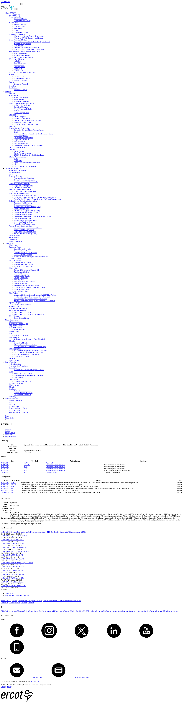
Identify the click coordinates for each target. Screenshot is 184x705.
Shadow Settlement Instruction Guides (26, 354)
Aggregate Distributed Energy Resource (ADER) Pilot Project (34, 295)
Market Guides (14, 268)
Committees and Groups (13, 168)
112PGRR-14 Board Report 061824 (13, 582)
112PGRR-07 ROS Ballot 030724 (12, 555)
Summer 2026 (18, 70)
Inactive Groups (14, 235)
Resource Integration (21, 143)
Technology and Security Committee (26, 182)
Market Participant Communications (21, 103)
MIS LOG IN (5, 2)
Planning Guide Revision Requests (17, 595)
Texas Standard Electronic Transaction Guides (29, 287)
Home (7, 416)
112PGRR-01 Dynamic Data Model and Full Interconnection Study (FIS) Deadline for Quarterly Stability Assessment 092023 (43, 532)
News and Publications (17, 59)
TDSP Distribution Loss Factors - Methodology (30, 347)
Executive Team (19, 26)
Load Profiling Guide (21, 274)
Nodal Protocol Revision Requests (25, 253)
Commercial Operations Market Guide (26, 270)
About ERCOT (10, 13)
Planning (12, 387)
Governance (13, 23)
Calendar (31, 603)
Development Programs (21, 78)
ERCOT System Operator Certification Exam (29, 155)
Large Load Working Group (23, 186)
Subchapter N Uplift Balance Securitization (28, 38)
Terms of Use (34, 681)
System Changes (15, 303)
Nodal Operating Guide (21, 276)
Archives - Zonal (15, 258)
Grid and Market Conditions (18, 412)
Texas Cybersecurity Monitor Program (26, 124)
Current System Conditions (18, 366)
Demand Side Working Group (24, 230)
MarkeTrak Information (21, 101)
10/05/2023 (5, 472)
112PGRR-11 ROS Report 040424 (12, 570)
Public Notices (18, 111)
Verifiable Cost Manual (21, 289)
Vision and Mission (20, 19)
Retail (11, 333)
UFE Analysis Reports (21, 356)
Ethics (16, 30)
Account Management (21, 97)
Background (9, 435)
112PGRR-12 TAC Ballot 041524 (12, 574)
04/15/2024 (5, 467)
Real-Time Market (15, 327)
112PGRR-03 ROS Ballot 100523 (12, 540)
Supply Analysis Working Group (25, 232)
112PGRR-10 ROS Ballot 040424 (12, 566)
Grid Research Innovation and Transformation (24, 51)
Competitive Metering (21, 343)
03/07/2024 (5, 470)
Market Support (19, 99)
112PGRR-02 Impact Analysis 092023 (14, 536)
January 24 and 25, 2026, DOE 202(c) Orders (29, 49)
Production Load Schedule (23, 381)
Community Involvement (22, 21)
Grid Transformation (20, 53)
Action (7, 431)
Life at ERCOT (19, 76)
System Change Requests (22, 304)
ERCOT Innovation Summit (23, 57)
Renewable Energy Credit (22, 122)
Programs (12, 115)
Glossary (12, 603)
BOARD (27, 465)
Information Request (20, 90)
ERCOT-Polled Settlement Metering (26, 345)
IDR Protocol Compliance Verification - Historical (30, 350)
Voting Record (10, 433)
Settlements (13, 358)
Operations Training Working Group (26, 212)
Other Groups (14, 237)
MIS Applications (58, 611)
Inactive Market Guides (21, 291)
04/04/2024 (5, 469)
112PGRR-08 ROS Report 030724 (12, 559)
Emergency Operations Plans (23, 266)
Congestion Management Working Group (28, 228)
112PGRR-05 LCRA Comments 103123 (14, 547)
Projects (12, 126)
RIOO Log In (14, 406)
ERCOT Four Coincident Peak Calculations (28, 352)
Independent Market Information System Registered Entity (33, 134)
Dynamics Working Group (23, 205)
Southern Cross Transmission (23, 264)
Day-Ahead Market (15, 326)
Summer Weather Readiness (23, 393)
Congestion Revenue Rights (18, 324)
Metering (12, 341)
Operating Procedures (21, 278)
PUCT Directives (15, 260)
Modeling (12, 397)
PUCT (11, 174)
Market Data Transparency (18, 157)
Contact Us (13, 88)
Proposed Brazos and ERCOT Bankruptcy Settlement (32, 42)
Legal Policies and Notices (18, 40)
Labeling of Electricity (21, 335)
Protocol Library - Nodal (22, 251)
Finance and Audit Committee (24, 178)
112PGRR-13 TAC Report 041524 (12, 578)
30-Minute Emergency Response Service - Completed (32, 297)
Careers (11, 74)
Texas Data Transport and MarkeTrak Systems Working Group (35, 197)
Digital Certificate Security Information (27, 163)
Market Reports (14, 360)
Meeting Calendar (15, 172)
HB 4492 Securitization (17, 34)
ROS (25, 469)
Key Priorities (14, 316)
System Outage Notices (21, 113)
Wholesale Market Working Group (25, 234)
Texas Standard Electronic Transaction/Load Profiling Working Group (37, 199)
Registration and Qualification (19, 128)
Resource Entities (19, 141)
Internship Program (20, 80)
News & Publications (81, 677)
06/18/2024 (5, 465)
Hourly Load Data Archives (23, 374)
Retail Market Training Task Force (25, 195)
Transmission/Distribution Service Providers (28, 145)
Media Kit (17, 61)
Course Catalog (19, 151)
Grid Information (11, 362)
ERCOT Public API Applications (25, 166)
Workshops (13, 239)
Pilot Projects (13, 293)
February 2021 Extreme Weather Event (27, 47)
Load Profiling (14, 337)
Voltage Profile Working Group (24, 224)
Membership (18, 28)
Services (8, 92)
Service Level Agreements (18, 147)
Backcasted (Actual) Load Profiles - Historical (29, 339)
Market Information (11, 320)
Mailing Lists (37, 677)
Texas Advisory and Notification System (164, 611)
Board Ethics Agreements (22, 44)
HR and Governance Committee (24, 180)
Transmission (13, 379)
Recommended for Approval (55, 465)
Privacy (9, 687)
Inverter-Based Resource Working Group (27, 207)
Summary (8, 429)
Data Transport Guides (21, 272)
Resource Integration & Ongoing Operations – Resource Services (128, 611)
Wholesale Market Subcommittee (20, 226)
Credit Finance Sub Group (22, 187)
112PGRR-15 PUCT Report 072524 (13, 586)
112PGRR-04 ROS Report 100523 (12, 543)
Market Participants (15, 241)
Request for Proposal (21, 84)
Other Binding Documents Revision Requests (29, 314)
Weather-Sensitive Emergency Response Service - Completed (34, 301)
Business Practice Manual (18, 308)
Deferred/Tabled (51, 472)
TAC (25, 467)
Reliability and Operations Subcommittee (23, 201)
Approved (49, 463)
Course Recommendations (22, 153)
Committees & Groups (25, 601)
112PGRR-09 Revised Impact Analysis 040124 (17, 563)
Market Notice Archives (22, 105)
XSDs (16, 164)
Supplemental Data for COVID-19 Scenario (28, 375)
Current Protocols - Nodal (22, 249)
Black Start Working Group (23, 203)
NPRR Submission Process (23, 255)
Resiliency (12, 389)
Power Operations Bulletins (23, 109)
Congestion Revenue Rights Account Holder (29, 130)
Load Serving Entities (21, 136)
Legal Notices (18, 46)
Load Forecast (18, 377)
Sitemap (3, 687)
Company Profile (15, 17)
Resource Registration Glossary (24, 281)
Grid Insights (18, 69)
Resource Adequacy (16, 383)
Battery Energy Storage (21, 318)
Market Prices (14, 331)
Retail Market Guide (20, 283)
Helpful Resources (20, 63)
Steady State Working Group (23, 222)
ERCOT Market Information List (94, 611)
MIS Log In (13, 404)
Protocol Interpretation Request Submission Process (31, 257)
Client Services (14, 95)
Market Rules (9, 243)
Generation (13, 368)
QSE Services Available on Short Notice (27, 120)
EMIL (11, 402)
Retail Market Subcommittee (19, 193)
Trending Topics (19, 67)
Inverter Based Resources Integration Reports (29, 370)
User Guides (18, 161)
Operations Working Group (23, 214)
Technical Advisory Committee (19, 184)
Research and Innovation (22, 55)
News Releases (19, 65)
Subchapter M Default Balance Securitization (29, 36)
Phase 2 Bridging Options (22, 262)
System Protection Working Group (25, 220)
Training (12, 149)
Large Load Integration (21, 140)
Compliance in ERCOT (17, 306)
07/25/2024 (5, 463)
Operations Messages (21, 107)
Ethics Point (5, 611)
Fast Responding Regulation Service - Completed (30, 299)
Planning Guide (19, 280)
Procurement (13, 82)
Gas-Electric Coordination (22, 395)
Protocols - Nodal (15, 247)
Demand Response (20, 117)
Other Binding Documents (18, 310)
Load (11, 372)
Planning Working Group (22, 218)
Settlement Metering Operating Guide (26, 285)
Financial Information (21, 32)
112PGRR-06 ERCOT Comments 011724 (15, 551)
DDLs (16, 159)
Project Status (28, 611)
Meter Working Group (21, 209)
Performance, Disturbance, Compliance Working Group (32, 216)
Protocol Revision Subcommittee (20, 189)
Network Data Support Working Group (27, 210)
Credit (16, 132)
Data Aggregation (15, 349)
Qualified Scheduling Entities (23, 138)
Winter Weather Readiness (22, 391)
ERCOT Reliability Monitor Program (21, 72)
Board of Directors (20, 24)
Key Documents (10, 436)
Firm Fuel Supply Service (22, 118)
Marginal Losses (19, 329)
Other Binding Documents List (24, 312)
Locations (12, 86)
